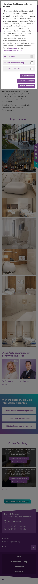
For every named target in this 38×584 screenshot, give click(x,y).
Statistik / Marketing (15, 62)
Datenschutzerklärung (12, 50)
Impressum (12, 48)
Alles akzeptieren (27, 85)
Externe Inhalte (13, 68)
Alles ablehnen (28, 75)
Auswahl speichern (26, 81)
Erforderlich (12, 56)
